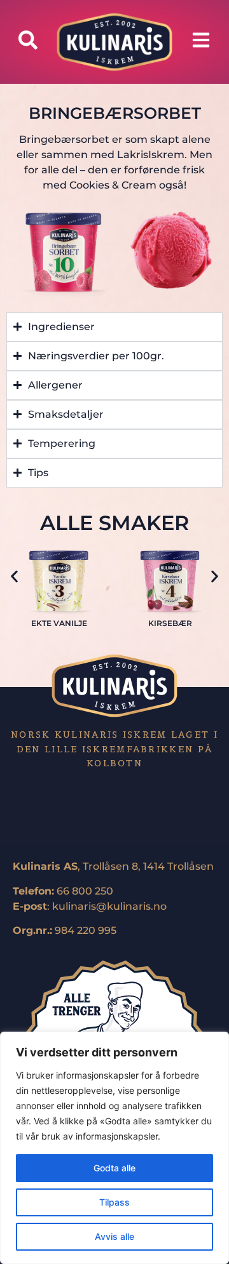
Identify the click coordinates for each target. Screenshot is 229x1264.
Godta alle (114, 1167)
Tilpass (114, 1202)
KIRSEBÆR (170, 623)
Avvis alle (114, 1236)
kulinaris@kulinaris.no (109, 906)
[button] (14, 577)
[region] (114, 1148)
